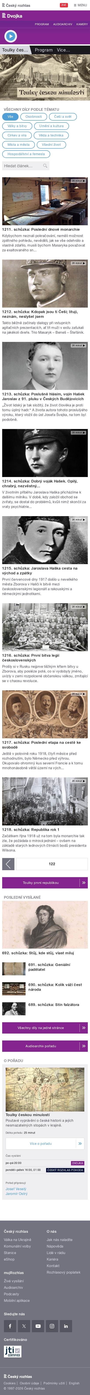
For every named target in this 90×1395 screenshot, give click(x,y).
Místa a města (19, 145)
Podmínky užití (54, 1383)
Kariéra (52, 1259)
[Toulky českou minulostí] (45, 77)
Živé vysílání (14, 1281)
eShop (9, 1259)
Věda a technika (51, 135)
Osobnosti (34, 117)
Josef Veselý (16, 1189)
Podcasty (11, 1294)
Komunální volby (17, 1246)
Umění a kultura (51, 126)
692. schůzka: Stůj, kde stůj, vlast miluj (38, 953)
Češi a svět (62, 117)
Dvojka (77, 1163)
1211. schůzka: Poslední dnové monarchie (41, 229)
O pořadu (13, 1061)
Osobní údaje (29, 1383)
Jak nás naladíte (60, 1240)
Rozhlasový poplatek (63, 1272)
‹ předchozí (8, 864)
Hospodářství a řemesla (26, 154)
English (74, 1383)
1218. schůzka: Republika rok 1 (31, 829)
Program (42, 24)
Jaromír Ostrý (17, 1194)
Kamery (82, 24)
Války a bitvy (17, 126)
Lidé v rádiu (56, 1253)
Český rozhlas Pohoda (65, 1170)
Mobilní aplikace (17, 1301)
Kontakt (53, 1266)
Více (63, 50)
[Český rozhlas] (16, 5)
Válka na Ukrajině (17, 1240)
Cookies (10, 1383)
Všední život (51, 145)
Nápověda (55, 1246)
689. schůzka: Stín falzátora (53, 1004)
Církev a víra (17, 135)
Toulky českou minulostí (28, 1115)
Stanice (10, 1253)
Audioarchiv (62, 24)
